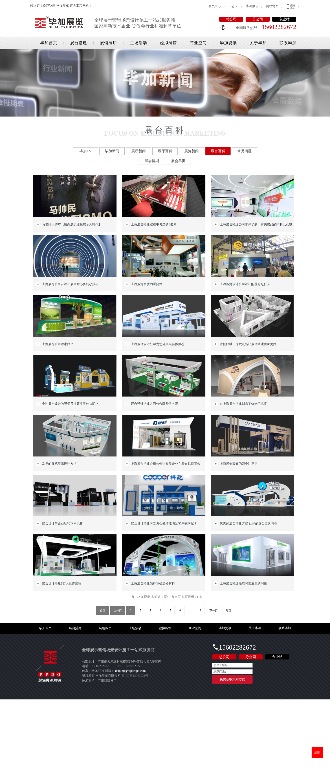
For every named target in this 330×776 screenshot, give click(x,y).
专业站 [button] (284, 19)
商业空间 (198, 43)
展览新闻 (191, 151)
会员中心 (214, 6)
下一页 (213, 610)
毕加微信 (252, 6)
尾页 (228, 610)
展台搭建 (78, 43)
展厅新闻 (138, 151)
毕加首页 (48, 43)
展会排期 (152, 161)
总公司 (224, 657)
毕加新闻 (112, 151)
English (233, 6)
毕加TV (85, 151)
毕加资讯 (228, 43)
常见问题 (244, 151)
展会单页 (178, 161)
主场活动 (138, 43)
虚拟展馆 (168, 43)
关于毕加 (258, 43)
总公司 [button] (231, 19)
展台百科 (218, 151)
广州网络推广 (107, 680)
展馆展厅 (108, 43)
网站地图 (272, 6)
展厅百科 (165, 151)
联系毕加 (288, 43)
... (190, 610)
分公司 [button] (257, 19)
